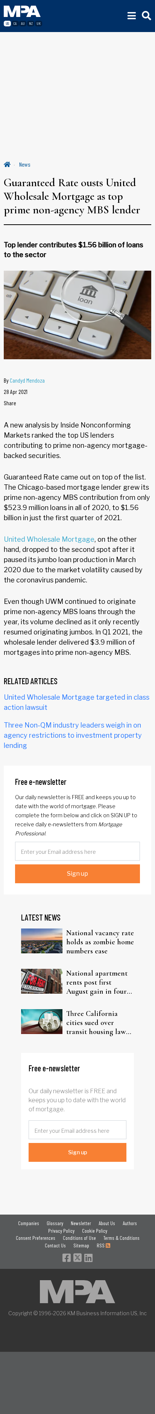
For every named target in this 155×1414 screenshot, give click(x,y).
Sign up (77, 873)
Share (10, 402)
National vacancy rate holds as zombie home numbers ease (100, 942)
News (24, 164)
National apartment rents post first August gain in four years (97, 982)
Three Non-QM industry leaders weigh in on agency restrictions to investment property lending (73, 735)
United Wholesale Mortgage (49, 539)
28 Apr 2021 (15, 391)
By (24, 380)
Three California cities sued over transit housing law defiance (96, 1022)
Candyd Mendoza (27, 380)
